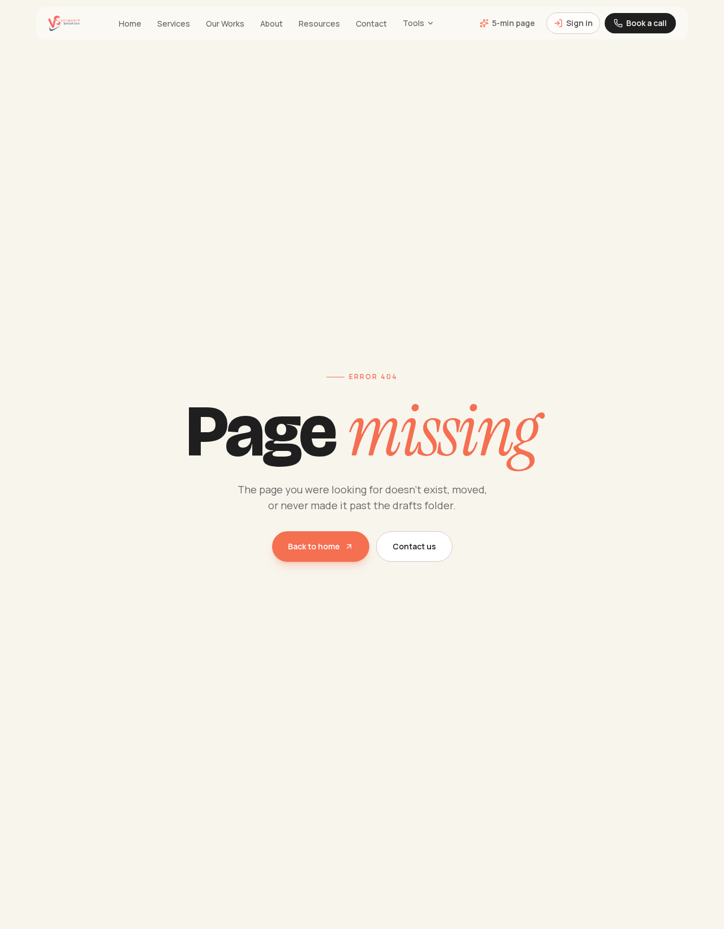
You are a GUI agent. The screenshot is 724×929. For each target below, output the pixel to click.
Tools (413, 23)
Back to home (314, 546)
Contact (371, 23)
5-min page (513, 23)
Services (173, 23)
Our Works (225, 23)
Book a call (646, 23)
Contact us (414, 546)
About (271, 23)
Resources (319, 23)
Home (130, 23)
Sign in (579, 23)
